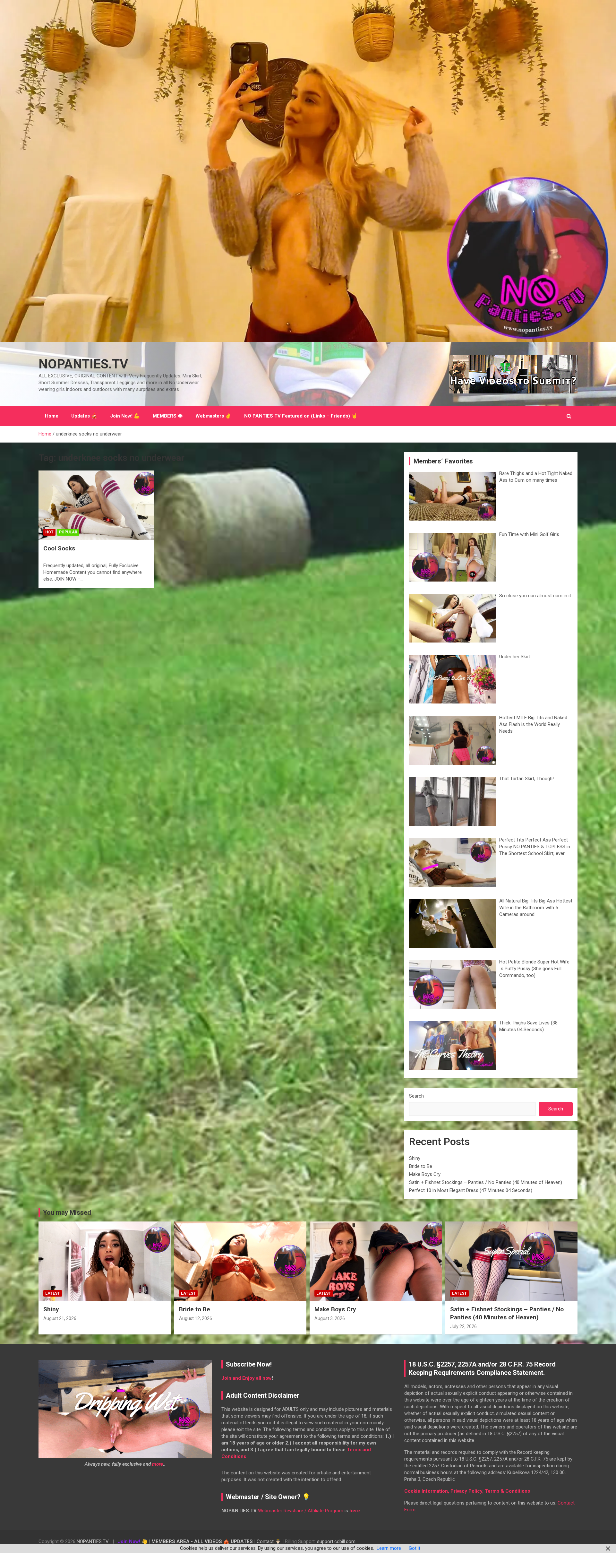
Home (51, 416)
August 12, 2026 (195, 1318)
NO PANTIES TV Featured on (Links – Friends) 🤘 (300, 416)
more (157, 1464)
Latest (52, 1293)
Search (416, 1096)
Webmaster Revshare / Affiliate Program (300, 1511)
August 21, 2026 (59, 1318)
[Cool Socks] (96, 505)
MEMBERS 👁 (168, 416)
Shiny (414, 1158)
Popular (68, 532)
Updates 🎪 (84, 416)
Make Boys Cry (425, 1174)
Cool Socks (59, 548)
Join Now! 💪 (125, 416)
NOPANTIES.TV (83, 364)
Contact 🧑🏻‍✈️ (269, 1541)
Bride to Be (420, 1166)
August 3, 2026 (329, 1318)
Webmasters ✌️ (213, 416)
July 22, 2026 (463, 1326)
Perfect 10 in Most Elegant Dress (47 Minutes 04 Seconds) (470, 1190)
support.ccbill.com (336, 1541)
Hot (49, 532)
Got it (414, 1548)
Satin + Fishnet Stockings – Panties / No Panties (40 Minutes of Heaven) (485, 1182)
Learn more (389, 1548)
